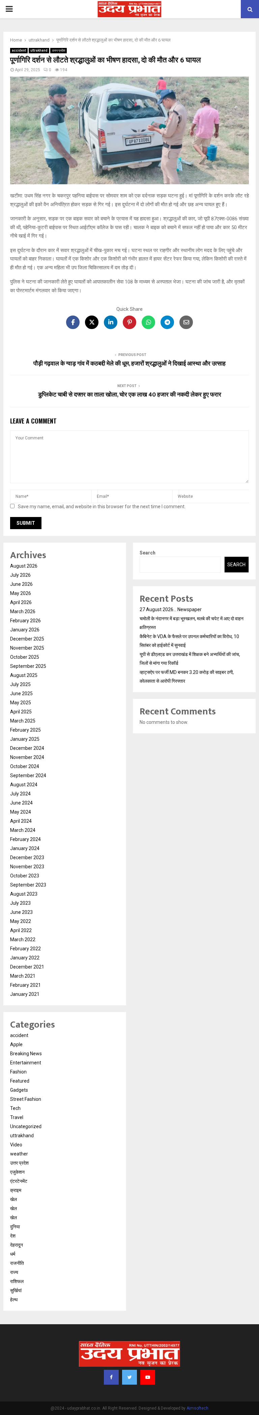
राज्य (14, 1272)
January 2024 (24, 848)
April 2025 (21, 711)
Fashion (18, 1071)
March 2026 (22, 611)
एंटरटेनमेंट (18, 1181)
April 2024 (21, 821)
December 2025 (27, 639)
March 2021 (22, 976)
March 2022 (22, 939)
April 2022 (21, 930)
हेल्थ (14, 1299)
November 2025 (27, 648)
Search (147, 552)
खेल (13, 1199)
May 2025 (20, 702)
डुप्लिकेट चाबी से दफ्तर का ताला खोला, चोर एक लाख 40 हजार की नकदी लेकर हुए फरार (129, 395)
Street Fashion (25, 1099)
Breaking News (26, 1053)
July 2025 (20, 684)
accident (19, 50)
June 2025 (21, 693)
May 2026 (20, 593)
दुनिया (15, 1226)
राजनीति (17, 1263)
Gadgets (19, 1090)
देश (13, 1236)
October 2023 (24, 875)
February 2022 (25, 948)
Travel (16, 1117)
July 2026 (20, 575)
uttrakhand (39, 50)
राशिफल (17, 1281)
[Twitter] (129, 1377)
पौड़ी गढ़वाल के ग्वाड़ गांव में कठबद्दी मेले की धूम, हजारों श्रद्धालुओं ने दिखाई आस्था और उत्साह (129, 364)
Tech (15, 1108)
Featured (19, 1081)
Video (16, 1144)
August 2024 (23, 784)
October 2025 (24, 657)
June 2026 (21, 584)
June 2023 (21, 912)
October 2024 (24, 766)
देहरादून (16, 1245)
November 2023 (27, 866)
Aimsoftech (197, 1408)
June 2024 (21, 803)
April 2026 (21, 602)
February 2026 (25, 620)
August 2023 (23, 894)
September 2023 (28, 885)
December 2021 (27, 967)
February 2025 (25, 730)
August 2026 (23, 566)
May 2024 (20, 812)
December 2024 (27, 748)
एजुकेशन (17, 1172)
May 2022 (20, 921)
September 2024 (28, 775)
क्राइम (15, 1190)
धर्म (12, 1254)
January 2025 (24, 739)
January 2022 (24, 957)
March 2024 (22, 830)
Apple (16, 1044)
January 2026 (24, 629)
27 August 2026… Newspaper (171, 609)
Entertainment (25, 1062)
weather (19, 1154)
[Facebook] (111, 1377)
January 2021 (24, 994)
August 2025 (23, 675)
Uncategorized (25, 1126)
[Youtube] (147, 1377)
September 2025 (28, 666)
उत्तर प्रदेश (58, 50)
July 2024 (20, 793)
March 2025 (22, 721)
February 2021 (25, 985)
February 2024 (25, 839)
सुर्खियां (16, 1290)
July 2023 (20, 903)
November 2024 (27, 757)
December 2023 (27, 857)
